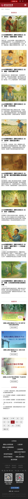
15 (16, 422)
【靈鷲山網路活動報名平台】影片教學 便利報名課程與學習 (13, 325)
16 (21, 422)
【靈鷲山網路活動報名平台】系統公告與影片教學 (14, 352)
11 (21, 418)
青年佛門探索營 (8, 454)
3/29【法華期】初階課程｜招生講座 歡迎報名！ (14, 399)
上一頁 (12, 418)
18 (8, 425)
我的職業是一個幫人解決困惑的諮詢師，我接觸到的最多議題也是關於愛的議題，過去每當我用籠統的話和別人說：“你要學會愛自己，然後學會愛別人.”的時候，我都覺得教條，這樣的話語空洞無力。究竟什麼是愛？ (14, 184)
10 (17, 418)
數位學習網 (14, 459)
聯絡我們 (14, 465)
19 (12, 425)
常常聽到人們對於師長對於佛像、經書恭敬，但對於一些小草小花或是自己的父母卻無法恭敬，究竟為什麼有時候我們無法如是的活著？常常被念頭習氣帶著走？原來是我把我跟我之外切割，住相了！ (13, 218)
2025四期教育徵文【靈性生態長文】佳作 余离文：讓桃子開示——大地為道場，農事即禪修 (13, 246)
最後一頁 (6, 429)
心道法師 (20, 444)
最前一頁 (6, 418)
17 (4, 425)
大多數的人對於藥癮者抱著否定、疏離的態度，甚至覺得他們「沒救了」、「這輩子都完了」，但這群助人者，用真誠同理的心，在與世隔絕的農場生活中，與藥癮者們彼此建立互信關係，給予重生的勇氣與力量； (13, 255)
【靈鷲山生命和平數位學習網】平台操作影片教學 (14, 379)
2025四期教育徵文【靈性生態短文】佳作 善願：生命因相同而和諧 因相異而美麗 (13, 282)
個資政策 (20, 467)
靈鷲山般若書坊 (20, 456)
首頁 (2, 9)
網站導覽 (20, 465)
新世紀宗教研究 (8, 456)
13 (8, 422)
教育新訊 (7, 9)
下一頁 (17, 425)
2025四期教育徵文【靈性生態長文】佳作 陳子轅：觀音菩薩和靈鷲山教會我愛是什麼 (14, 175)
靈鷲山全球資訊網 (8, 444)
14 (12, 422)
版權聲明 (14, 467)
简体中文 (23, 2)
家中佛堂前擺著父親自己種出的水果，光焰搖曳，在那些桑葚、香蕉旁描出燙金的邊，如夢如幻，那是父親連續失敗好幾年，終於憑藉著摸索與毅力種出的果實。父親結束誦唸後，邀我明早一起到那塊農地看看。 (13, 113)
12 (4, 422)
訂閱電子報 (14, 1)
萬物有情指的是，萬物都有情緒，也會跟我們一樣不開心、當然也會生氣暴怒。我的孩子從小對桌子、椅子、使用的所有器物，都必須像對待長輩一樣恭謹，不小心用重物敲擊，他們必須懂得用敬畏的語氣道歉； (13, 78)
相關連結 (7, 467)
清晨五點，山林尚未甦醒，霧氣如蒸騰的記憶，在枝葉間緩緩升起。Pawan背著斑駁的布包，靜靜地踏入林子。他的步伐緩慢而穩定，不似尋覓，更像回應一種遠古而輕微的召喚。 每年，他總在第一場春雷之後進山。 (13, 43)
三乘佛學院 (20, 449)
